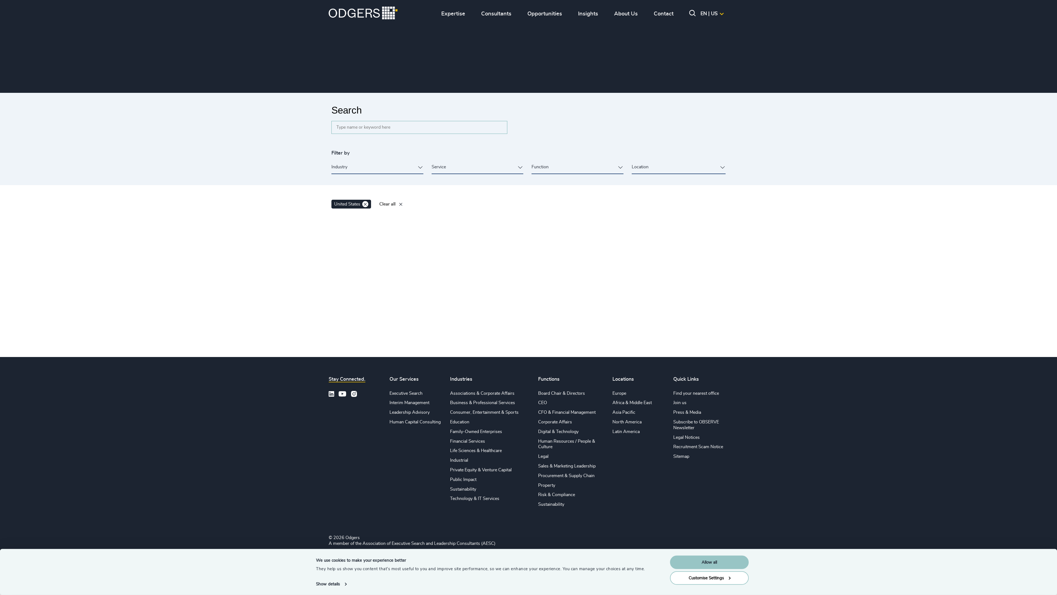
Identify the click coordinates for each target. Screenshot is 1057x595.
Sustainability (463, 489)
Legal (543, 456)
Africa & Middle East (632, 403)
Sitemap (681, 456)
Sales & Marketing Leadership (567, 466)
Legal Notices (686, 437)
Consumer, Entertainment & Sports (484, 412)
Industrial (459, 460)
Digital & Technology (558, 431)
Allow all (709, 562)
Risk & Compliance (556, 495)
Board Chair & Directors (561, 393)
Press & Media (687, 412)
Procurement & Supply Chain (566, 476)
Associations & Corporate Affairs (482, 393)
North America (627, 422)
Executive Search (406, 393)
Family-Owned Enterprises (476, 431)
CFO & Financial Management (567, 412)
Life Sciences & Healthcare (476, 450)
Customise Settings (706, 578)
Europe (619, 393)
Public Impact (463, 479)
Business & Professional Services (482, 403)
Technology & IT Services (474, 498)
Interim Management (409, 403)
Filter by (340, 153)
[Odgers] (363, 14)
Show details (328, 584)
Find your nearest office (696, 393)
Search (346, 110)
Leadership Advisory (409, 412)
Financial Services (467, 441)
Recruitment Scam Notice (698, 447)
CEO (542, 403)
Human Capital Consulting (415, 422)
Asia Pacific (623, 412)
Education (459, 422)
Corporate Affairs (555, 422)
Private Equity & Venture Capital (481, 470)
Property (546, 485)
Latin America (626, 431)
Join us (679, 403)
